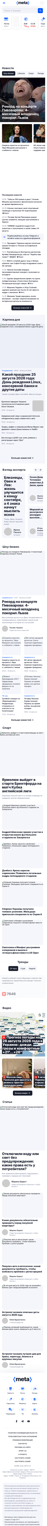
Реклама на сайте (23, 1447)
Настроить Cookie (22, 1458)
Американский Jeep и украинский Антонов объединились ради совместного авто (21, 417)
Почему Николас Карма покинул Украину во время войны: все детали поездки (32, 703)
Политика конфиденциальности (22, 1433)
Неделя (32, 968)
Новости (10, 1393)
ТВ (23, 1414)
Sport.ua (23, 1451)
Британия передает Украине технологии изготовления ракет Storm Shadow (15, 404)
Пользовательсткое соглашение (22, 1436)
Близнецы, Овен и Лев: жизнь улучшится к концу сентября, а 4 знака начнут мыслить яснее (13, 496)
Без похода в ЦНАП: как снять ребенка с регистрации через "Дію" (19, 439)
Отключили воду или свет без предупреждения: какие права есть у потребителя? (20, 1161)
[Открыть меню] (4, 3)
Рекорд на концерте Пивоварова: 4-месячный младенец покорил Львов (20, 607)
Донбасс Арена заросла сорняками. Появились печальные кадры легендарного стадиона (21, 873)
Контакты (22, 1444)
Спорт (31, 73)
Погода (41, 73)
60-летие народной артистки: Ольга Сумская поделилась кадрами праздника (33, 663)
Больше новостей (21, 458)
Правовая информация (23, 1440)
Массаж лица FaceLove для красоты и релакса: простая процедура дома (17, 1073)
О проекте (22, 1454)
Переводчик (10, 1414)
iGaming (35, 1414)
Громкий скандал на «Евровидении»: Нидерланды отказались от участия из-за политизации (11, 705)
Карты (34, 1403)
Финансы (22, 1403)
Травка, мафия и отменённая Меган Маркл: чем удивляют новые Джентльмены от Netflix (22, 428)
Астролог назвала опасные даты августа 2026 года (20, 1313)
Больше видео (21, 1093)
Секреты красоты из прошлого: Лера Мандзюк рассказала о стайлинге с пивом (15, 147)
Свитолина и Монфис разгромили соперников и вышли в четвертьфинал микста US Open (21, 950)
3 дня (22, 968)
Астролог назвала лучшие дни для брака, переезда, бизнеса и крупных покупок (21, 1356)
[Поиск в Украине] (40, 10)
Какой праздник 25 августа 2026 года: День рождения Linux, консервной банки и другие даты (21, 382)
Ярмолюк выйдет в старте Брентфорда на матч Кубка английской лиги (21, 785)
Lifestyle (21, 73)
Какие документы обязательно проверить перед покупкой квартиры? (20, 1223)
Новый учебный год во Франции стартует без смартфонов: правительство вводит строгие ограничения (22, 980)
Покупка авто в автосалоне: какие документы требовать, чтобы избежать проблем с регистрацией (22, 1269)
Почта (22, 1393)
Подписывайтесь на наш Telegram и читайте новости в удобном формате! (23, 237)
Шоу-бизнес (9, 73)
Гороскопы (11, 1403)
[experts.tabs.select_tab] (36, 469)
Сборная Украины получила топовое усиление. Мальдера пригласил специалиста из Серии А (22, 912)
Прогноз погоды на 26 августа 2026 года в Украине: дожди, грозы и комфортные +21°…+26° (22, 1034)
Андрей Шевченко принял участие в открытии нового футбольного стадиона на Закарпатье (22, 835)
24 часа (13, 968)
